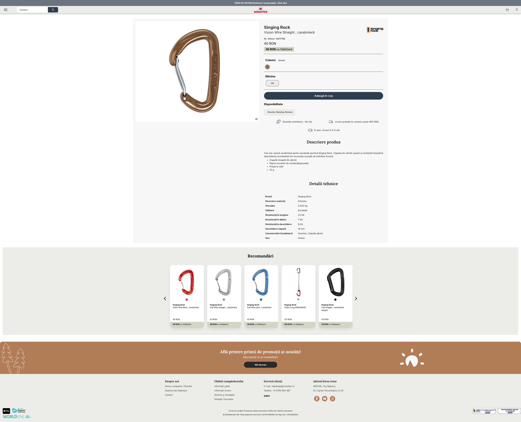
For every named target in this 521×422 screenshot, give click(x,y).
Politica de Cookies (275, 411)
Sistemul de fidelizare (176, 390)
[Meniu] (5, 10)
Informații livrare (222, 390)
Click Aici (282, 3)
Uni (272, 83)
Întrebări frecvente (223, 399)
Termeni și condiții (235, 411)
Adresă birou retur (325, 381)
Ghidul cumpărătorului (228, 381)
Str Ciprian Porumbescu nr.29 (328, 390)
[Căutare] (53, 9)
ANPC (267, 396)
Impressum (288, 411)
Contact (169, 395)
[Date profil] (516, 10)
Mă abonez (260, 364)
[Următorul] (356, 298)
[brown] (267, 67)
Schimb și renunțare (224, 395)
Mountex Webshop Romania (280, 112)
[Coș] (507, 10)
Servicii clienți (273, 381)
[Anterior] (165, 298)
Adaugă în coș (323, 95)
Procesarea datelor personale (255, 411)
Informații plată (222, 386)
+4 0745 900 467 (281, 390)
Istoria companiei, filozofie (178, 386)
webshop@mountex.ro (283, 386)
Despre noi (172, 381)
